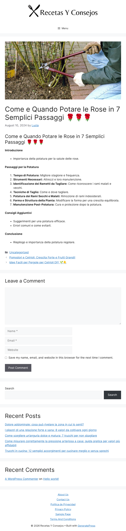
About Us (63, 494)
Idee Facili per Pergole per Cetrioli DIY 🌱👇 (38, 262)
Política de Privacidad (63, 504)
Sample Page (63, 514)
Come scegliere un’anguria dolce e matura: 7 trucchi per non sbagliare (51, 435)
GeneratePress (86, 525)
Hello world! (51, 479)
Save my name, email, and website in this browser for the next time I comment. (61, 357)
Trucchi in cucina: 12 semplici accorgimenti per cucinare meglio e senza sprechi (57, 450)
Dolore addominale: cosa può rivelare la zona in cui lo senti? (44, 424)
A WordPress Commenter (21, 479)
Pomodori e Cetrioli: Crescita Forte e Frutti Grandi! (42, 257)
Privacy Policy (63, 509)
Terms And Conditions (63, 519)
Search (9, 388)
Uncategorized (19, 252)
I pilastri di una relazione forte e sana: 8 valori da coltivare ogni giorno (51, 430)
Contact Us (63, 499)
